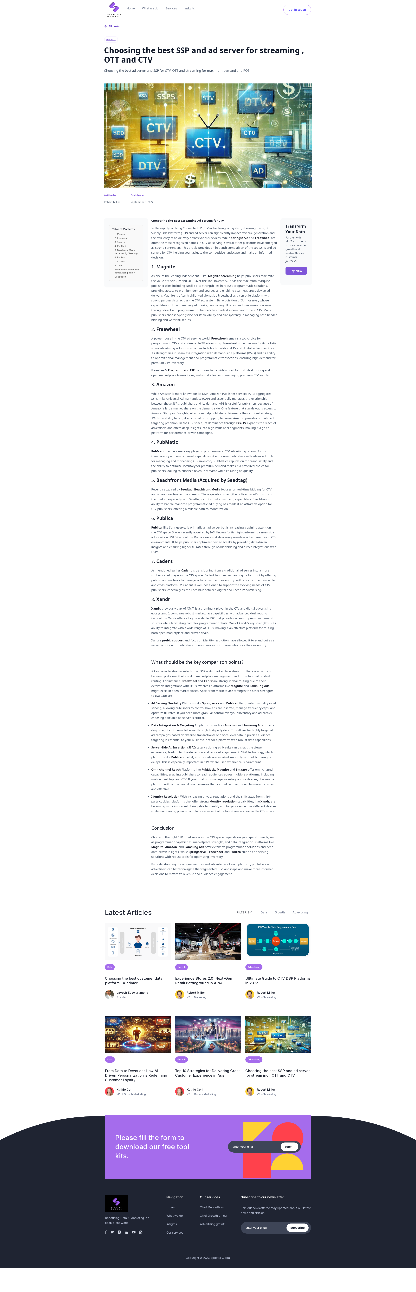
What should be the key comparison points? (127, 271)
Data (263, 912)
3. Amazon (120, 242)
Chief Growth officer (213, 1215)
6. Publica (120, 257)
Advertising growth (213, 1224)
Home (131, 8)
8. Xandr (119, 265)
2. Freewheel (121, 238)
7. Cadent (120, 261)
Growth (280, 912)
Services (171, 8)
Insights (189, 8)
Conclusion (120, 276)
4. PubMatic (121, 246)
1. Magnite (120, 234)
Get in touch (297, 9)
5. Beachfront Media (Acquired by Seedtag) (126, 252)
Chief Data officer (212, 1207)
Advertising (300, 912)
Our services (174, 1232)
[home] (114, 10)
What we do (150, 8)
